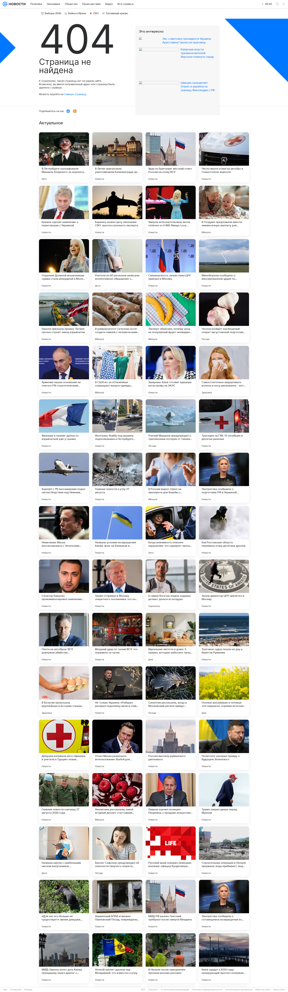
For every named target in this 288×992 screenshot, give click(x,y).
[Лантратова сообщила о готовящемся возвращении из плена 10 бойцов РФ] (224, 905)
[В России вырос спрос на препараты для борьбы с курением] (171, 478)
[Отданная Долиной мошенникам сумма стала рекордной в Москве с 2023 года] (64, 264)
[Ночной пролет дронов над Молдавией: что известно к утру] (117, 958)
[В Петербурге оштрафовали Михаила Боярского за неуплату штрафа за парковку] (64, 157)
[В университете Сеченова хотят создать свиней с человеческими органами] (117, 318)
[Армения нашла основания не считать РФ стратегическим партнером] (64, 371)
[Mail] (5, 4)
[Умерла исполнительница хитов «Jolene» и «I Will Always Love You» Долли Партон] (171, 211)
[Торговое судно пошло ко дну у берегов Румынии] (224, 638)
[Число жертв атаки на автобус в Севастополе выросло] (224, 157)
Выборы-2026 (53, 13)
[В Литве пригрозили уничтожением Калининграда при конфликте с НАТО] (117, 157)
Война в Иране (77, 13)
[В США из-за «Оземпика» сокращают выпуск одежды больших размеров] (117, 371)
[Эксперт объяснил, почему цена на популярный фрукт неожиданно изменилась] (171, 318)
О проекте (153, 989)
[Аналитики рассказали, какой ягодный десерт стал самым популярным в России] (117, 798)
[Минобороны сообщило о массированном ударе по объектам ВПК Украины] (224, 264)
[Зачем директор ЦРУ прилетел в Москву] (224, 584)
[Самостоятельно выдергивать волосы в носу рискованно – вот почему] (224, 371)
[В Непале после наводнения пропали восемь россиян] (171, 958)
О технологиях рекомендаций (175, 989)
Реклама (28, 989)
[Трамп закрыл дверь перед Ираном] (224, 798)
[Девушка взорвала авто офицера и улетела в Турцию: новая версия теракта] (64, 745)
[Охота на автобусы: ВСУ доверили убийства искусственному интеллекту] (64, 638)
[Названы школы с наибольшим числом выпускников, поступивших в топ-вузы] (64, 851)
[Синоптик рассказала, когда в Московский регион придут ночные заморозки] (171, 691)
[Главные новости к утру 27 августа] (117, 478)
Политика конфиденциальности (207, 989)
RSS (143, 989)
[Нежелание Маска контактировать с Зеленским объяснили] (64, 531)
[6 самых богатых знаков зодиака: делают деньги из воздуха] (171, 584)
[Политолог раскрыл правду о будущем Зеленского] (224, 745)
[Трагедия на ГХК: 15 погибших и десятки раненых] (224, 424)
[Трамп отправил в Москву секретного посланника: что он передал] (117, 584)
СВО (96, 13)
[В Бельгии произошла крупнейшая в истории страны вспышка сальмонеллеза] (64, 691)
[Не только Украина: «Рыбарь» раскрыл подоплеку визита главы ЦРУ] (117, 691)
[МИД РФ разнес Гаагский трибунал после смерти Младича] (171, 905)
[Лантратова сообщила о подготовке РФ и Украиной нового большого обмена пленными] (224, 478)
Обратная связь (262, 989)
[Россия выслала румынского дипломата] (171, 745)
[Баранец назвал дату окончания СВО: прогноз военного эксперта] (117, 211)
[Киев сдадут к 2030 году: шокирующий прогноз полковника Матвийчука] (224, 958)
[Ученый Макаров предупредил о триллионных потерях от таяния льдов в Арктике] (171, 424)
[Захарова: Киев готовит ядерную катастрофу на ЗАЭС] (171, 371)
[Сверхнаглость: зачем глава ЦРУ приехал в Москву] (171, 264)
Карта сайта (279, 989)
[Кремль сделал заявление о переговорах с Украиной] (64, 211)
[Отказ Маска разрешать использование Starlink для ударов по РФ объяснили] (117, 745)
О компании (15, 989)
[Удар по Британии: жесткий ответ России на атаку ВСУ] (171, 157)
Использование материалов (238, 989)
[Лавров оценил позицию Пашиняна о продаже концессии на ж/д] (171, 798)
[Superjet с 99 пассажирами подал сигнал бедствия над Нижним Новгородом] (64, 478)
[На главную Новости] (16, 4)
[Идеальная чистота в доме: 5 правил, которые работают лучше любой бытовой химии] (171, 638)
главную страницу (75, 94)
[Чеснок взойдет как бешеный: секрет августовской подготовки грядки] (224, 318)
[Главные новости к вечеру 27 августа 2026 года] (64, 798)
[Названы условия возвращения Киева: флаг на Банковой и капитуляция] (117, 531)
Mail (5, 989)
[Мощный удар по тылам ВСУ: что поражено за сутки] (117, 638)
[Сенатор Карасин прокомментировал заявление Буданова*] (64, 584)
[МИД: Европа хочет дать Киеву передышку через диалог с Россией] (64, 958)
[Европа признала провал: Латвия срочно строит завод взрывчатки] (64, 318)
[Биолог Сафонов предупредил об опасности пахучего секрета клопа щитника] (117, 851)
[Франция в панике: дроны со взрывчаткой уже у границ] (64, 424)
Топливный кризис (117, 13)
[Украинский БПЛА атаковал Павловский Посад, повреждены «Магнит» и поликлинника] (117, 905)
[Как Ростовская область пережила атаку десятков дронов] (224, 531)
